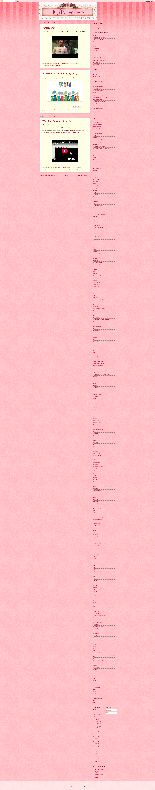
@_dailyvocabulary (97, 124)
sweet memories (96, 593)
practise (94, 497)
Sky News (95, 46)
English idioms (96, 282)
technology (95, 604)
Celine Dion (95, 201)
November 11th (96, 440)
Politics (94, 484)
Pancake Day (48, 27)
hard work (95, 332)
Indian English (96, 372)
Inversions (95, 379)
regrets (94, 512)
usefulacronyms (96, 665)
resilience (95, 521)
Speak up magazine (97, 585)
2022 (96, 736)
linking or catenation (97, 394)
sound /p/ (95, 580)
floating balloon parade (98, 300)
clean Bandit (95, 216)
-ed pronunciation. (97, 115)
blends (94, 183)
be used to (95, 170)
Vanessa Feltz (96, 72)
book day (95, 188)
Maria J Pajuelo (98, 26)
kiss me (94, 383)
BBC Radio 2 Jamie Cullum (99, 37)
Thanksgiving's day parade (99, 615)
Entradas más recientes (47, 175)
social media (95, 574)
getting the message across (99, 308)
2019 (96, 744)
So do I (94, 569)
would (94, 691)
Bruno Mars (95, 194)
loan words (95, 396)
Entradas (109, 710)
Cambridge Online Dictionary (99, 60)
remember (95, 514)
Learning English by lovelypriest (100, 97)
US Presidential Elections (98, 661)
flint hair (95, 297)
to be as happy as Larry (98, 626)
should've (95, 550)
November (95, 438)
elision (94, 278)
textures (94, 609)
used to (94, 663)
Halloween (95, 324)
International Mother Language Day (59, 73)
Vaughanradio (96, 52)
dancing (94, 256)
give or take (95, 313)
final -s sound (96, 291)
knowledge (95, 385)
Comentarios (110, 713)
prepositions (95, 499)
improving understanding (98, 363)
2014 (96, 756)
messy (94, 414)
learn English (96, 392)
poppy (94, 486)
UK (93, 648)
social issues (95, 572)
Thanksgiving (96, 611)
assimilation (95, 153)
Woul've (79, 169)
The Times (95, 50)
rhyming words (96, 523)
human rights (96, 346)
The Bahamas (96, 618)
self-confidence (96, 536)
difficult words (96, 267)
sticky (94, 589)
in (93, 368)
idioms (94, 352)
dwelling (95, 269)
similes (94, 558)
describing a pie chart (97, 262)
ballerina (95, 159)
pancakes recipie (96, 453)
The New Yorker (96, 620)
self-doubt (95, 539)
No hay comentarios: (66, 106)
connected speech (97, 234)
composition (95, 229)
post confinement (97, 495)
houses (94, 343)
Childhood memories (97, 205)
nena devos (95, 427)
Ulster (94, 650)
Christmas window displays (99, 214)
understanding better (97, 653)
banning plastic (96, 164)
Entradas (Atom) (50, 179)
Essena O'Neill (96, 286)
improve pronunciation (98, 359)
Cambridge (95, 199)
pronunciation (96, 501)
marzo (97, 716)
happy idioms (96, 330)
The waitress (95, 624)
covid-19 (95, 247)
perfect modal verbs (97, 460)
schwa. (94, 530)
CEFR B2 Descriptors (98, 88)
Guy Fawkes (95, 322)
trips (94, 642)
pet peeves (95, 473)
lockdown (95, 398)
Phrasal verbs (96, 475)
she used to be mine (97, 545)
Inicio (66, 175)
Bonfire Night (96, 186)
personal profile (96, 462)
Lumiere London (96, 400)
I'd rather (95, 350)
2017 (96, 749)
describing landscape (97, 264)
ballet (94, 161)
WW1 (94, 700)
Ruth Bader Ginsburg (97, 525)
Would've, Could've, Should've (57, 121)
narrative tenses (96, 422)
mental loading (96, 411)
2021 (96, 739)
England (95, 280)
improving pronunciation (98, 361)
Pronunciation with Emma (99, 101)
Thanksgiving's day (97, 613)
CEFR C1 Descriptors (98, 90)
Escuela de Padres (99, 774)
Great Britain (96, 317)
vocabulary (95, 671)
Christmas (95, 210)
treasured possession (97, 639)
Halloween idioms (97, 326)
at (93, 155)
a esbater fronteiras (99, 769)
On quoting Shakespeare (98, 446)
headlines (95, 337)
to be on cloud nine (97, 631)
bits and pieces (96, 179)
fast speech (95, 289)
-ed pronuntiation (97, 84)
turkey (94, 644)
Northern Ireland (96, 436)
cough (94, 243)
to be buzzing (96, 629)
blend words (95, 181)
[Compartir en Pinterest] (77, 63)
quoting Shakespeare (97, 508)
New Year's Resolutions (98, 429)
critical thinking (96, 249)
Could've (49, 169)
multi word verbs (97, 420)
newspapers (95, 433)
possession (95, 493)
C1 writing (95, 197)
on (93, 444)
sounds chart (95, 106)
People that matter (97, 455)
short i (94, 547)
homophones (96, 341)
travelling (95, 635)
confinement (95, 232)
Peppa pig (95, 457)
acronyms (95, 137)
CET (94, 203)
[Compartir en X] (74, 63)
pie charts (95, 479)
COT (94, 240)
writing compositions (97, 698)
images (94, 354)
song (94, 576)
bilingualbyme (96, 177)
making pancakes (97, 405)
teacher (94, 602)
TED (94, 607)
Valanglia (97, 777)
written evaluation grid (98, 108)
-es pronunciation (97, 118)
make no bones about (97, 403)
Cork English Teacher (97, 93)
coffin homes (95, 221)
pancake (94, 449)
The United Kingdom (97, 622)
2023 (96, 712)
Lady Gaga (95, 387)
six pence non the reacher (98, 561)
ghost (94, 311)
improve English (96, 357)
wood (94, 682)
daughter (95, 258)
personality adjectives (98, 466)
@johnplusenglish (97, 129)
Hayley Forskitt (96, 335)
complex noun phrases (98, 227)
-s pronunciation (96, 120)
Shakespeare (95, 541)
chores (94, 207)
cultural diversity (51, 109)
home (94, 339)
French (94, 302)
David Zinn (95, 260)
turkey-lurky (96, 646)
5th (93, 131)
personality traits (96, 468)
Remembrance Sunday (98, 517)
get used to (95, 306)
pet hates (95, 471)
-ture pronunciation (97, 122)
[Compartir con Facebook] (75, 63)
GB (93, 304)
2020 (96, 741)
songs (94, 578)
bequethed (95, 175)
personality (95, 464)
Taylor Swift (74, 169)
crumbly (95, 251)
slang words (95, 567)
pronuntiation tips (97, 103)
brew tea (95, 190)
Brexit (94, 192)
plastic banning (96, 482)
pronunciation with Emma (99, 503)
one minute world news (98, 44)
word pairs (95, 685)
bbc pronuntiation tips (98, 86)
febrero (98, 719)
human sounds (96, 348)
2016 (96, 751)
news (94, 431)
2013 (96, 758)
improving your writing (98, 365)
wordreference (96, 64)
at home (94, 157)
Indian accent (96, 370)
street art (95, 591)
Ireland (94, 381)
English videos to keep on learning (100, 95)
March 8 (95, 407)
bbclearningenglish (97, 168)
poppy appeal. (96, 488)
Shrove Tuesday (56, 65)
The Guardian (96, 48)
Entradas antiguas (84, 175)
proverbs (95, 506)
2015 (96, 753)
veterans (95, 669)
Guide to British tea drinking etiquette (101, 319)
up (93, 658)
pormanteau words (97, 490)
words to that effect (97, 687)
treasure (94, 637)
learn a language (96, 389)
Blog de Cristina (98, 772)
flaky (94, 293)
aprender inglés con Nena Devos (100, 146)
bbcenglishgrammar (97, 166)
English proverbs (96, 284)
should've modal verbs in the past (59, 169)
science (94, 532)
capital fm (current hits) (98, 39)
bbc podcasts (95, 74)
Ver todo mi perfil (97, 28)
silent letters (95, 556)
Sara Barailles (96, 528)
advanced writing (97, 142)
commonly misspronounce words (100, 223)
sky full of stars (96, 563)
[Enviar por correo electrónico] (71, 63)
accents (94, 135)
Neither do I (95, 425)
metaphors (95, 416)
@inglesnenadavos (97, 126)
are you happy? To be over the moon (101, 148)
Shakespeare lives (97, 543)
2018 (96, 746)
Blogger (86, 787)
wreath (94, 696)
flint (94, 295)
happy (94, 328)
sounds (94, 582)
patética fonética (96, 76)
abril (97, 714)
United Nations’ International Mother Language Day (103, 655)
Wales (94, 674)
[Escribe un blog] (72, 63)
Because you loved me (98, 172)
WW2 (94, 702)
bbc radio (95, 35)
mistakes (95, 418)
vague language (96, 667)
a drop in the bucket (97, 133)
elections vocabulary (97, 275)
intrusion (95, 376)
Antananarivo (96, 144)
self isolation (96, 534)
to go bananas (96, 633)
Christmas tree (96, 212)
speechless (95, 587)
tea (93, 600)
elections (95, 273)
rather (94, 510)
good (94, 315)
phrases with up (96, 477)
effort (94, 271)
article (94, 150)
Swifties (68, 169)
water (94, 676)
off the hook (95, 442)
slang (94, 565)
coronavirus (95, 238)
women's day (96, 680)
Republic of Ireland (97, 519)
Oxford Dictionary (97, 62)
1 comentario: (64, 63)
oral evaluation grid (97, 99)
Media (94, 409)
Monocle (95, 41)
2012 (96, 761)
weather (94, 678)
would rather (96, 693)
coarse (94, 218)
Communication (96, 225)
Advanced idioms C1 (97, 140)
